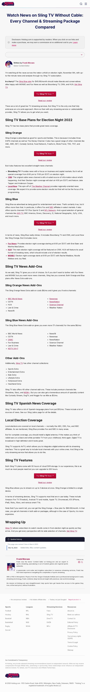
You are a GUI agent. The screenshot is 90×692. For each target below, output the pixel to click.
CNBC (10, 340)
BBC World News (15, 299)
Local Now (12, 186)
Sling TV (19, 363)
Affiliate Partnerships (48, 668)
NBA (27, 618)
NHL (27, 615)
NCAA (28, 626)
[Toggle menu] (85, 4)
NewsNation (54, 302)
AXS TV (20, 213)
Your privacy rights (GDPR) (74, 637)
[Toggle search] (81, 4)
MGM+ (27, 392)
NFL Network (50, 210)
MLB (27, 622)
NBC (51, 207)
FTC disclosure (33, 668)
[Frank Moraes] (11, 566)
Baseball (8, 618)
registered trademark (36, 685)
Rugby (7, 626)
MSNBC (11, 256)
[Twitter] (82, 562)
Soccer (8, 630)
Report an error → (74, 599)
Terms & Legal (73, 642)
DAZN (49, 622)
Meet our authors (74, 615)
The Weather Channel (41, 186)
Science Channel (56, 305)
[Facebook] (79, 562)
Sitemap (70, 650)
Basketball (9, 622)
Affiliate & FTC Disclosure (73, 627)
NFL (27, 611)
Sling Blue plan (25, 81)
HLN (10, 250)
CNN (10, 177)
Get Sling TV (72, 531)
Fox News (12, 244)
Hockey (8, 615)
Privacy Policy (73, 632)
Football (8, 611)
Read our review (45, 100)
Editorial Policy (73, 622)
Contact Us (71, 618)
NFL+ (48, 626)
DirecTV (50, 618)
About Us (71, 611)
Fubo (48, 611)
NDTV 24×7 (13, 348)
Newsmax (53, 299)
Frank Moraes (28, 63)
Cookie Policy (73, 646)
